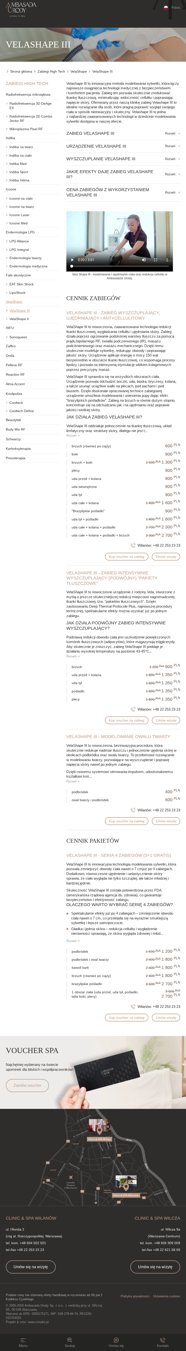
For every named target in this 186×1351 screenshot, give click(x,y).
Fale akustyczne (18, 275)
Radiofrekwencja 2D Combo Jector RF (30, 118)
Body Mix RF (15, 429)
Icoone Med (18, 223)
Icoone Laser (19, 215)
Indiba (10, 138)
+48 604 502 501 (33, 1243)
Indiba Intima (19, 180)
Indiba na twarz (21, 147)
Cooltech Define (21, 411)
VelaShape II (19, 319)
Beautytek (13, 420)
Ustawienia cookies (166, 1296)
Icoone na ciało (21, 198)
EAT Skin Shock (21, 284)
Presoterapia (15, 458)
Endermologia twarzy (25, 258)
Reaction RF (15, 374)
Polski (175, 7)
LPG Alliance (19, 241)
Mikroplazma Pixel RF (26, 129)
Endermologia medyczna (28, 266)
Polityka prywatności (135, 1296)
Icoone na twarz (21, 207)
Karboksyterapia (18, 448)
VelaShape (14, 302)
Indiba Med (18, 164)
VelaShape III (19, 311)
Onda (10, 355)
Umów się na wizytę (31, 1267)
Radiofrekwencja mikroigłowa (28, 94)
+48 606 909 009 (167, 1243)
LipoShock (17, 293)
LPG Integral (19, 250)
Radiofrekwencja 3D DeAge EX (30, 106)
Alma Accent (15, 384)
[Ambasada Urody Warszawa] (21, 9)
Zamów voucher (27, 1085)
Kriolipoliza (14, 394)
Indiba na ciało (20, 155)
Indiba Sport (18, 172)
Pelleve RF (14, 365)
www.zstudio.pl (38, 1322)
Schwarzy (13, 439)
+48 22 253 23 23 (166, 545)
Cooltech (16, 403)
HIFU (10, 328)
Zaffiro (11, 346)
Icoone (11, 189)
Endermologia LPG (20, 232)
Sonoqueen (18, 337)
